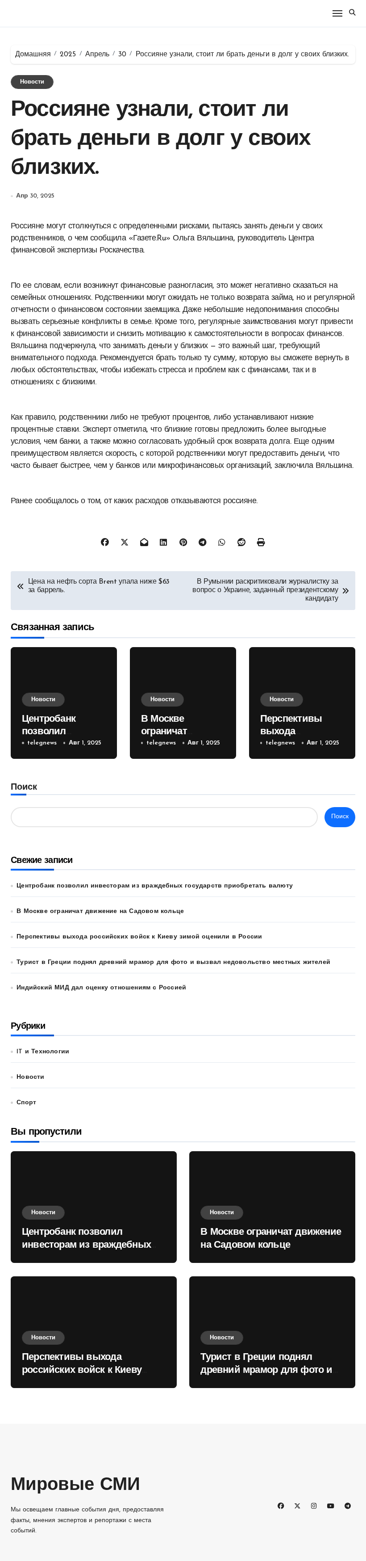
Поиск (24, 787)
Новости (32, 82)
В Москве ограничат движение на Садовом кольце (100, 911)
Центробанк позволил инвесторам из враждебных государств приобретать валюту (155, 886)
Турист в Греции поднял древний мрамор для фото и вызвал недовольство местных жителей (173, 962)
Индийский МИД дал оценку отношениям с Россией (101, 988)
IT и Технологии (43, 1051)
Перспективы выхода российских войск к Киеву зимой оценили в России (139, 937)
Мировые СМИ (75, 1485)
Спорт (26, 1102)
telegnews (42, 743)
